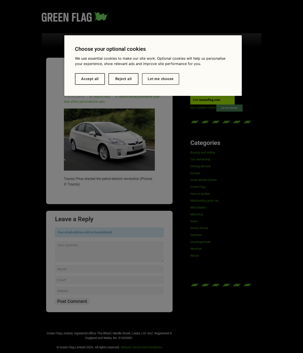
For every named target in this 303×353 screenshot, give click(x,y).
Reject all (123, 79)
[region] (153, 65)
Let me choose (160, 79)
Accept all (90, 79)
